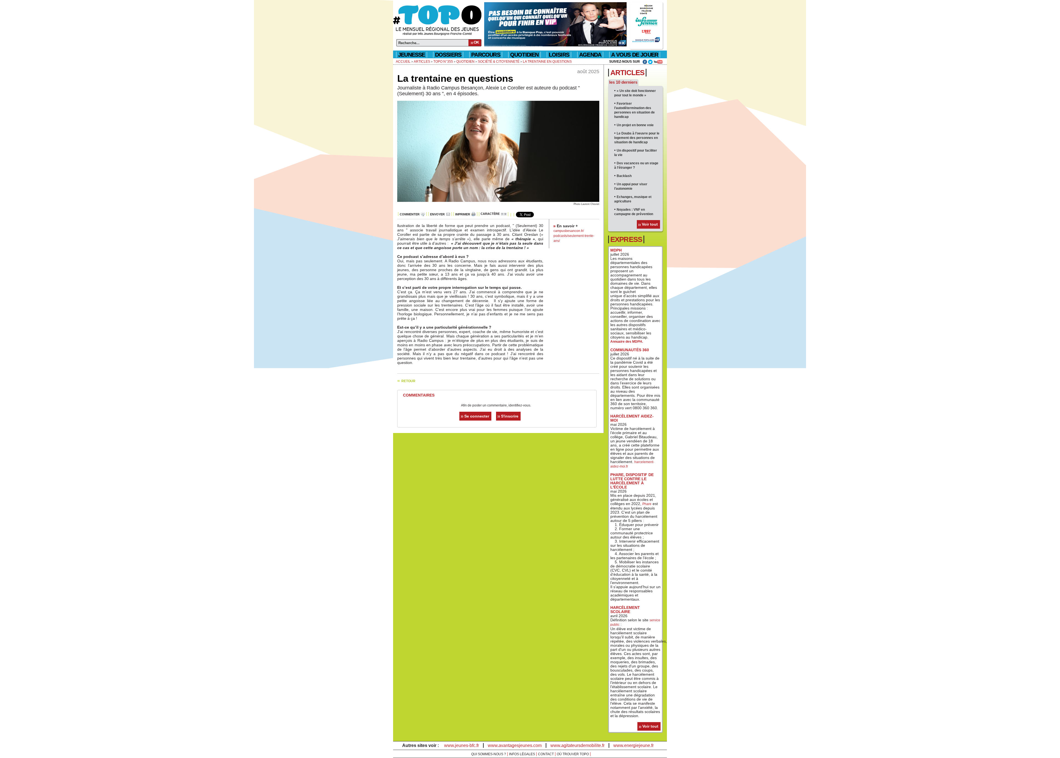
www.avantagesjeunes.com (515, 745)
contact (546, 754)
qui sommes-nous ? (488, 754)
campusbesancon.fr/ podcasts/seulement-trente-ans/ (573, 236)
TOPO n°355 (443, 62)
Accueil (403, 62)
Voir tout (650, 224)
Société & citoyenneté (499, 62)
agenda (590, 55)
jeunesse (411, 55)
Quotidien (465, 62)
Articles (422, 62)
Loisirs (559, 55)
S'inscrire (509, 416)
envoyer (437, 214)
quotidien (524, 55)
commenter (410, 214)
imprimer (462, 214)
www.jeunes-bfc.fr (461, 745)
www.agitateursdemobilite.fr (577, 745)
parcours (485, 55)
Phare (646, 504)
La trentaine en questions (547, 62)
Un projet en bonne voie (635, 125)
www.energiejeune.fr (633, 745)
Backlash (624, 176)
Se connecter (476, 416)
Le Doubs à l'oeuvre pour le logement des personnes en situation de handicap (636, 137)
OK (476, 42)
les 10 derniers (623, 82)
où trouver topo (573, 754)
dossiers (448, 55)
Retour (408, 381)
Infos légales (522, 754)
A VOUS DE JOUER (634, 55)
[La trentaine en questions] (498, 201)
